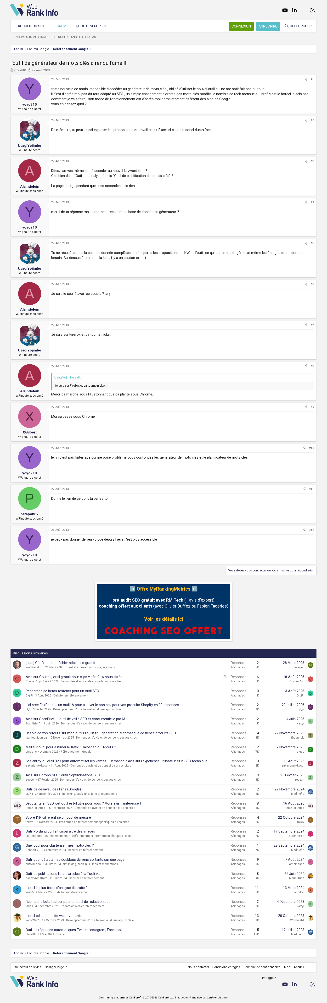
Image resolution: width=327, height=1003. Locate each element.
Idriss (29, 906)
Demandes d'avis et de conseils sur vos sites (91, 681)
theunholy (297, 737)
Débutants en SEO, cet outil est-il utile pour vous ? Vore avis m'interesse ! (83, 803)
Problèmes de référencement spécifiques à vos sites (94, 822)
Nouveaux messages (32, 37)
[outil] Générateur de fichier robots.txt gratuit (60, 663)
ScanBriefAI (33, 723)
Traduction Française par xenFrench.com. (201, 997)
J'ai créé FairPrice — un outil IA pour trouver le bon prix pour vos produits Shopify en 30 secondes (102, 705)
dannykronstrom (36, 878)
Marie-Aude (296, 878)
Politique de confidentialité (262, 967)
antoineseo (33, 864)
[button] (105, 26)
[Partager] (306, 79)
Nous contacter (198, 967)
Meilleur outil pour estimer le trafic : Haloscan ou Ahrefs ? (71, 747)
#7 (312, 325)
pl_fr (28, 709)
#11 (311, 489)
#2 (312, 120)
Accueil (299, 967)
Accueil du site (31, 26)
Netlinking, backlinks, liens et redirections (89, 793)
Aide (287, 967)
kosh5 (30, 892)
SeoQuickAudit (35, 808)
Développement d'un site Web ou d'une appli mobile (87, 709)
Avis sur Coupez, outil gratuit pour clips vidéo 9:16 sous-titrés (74, 677)
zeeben (30, 779)
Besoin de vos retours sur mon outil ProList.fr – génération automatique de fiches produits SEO (101, 733)
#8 (312, 366)
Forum (60, 26)
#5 (312, 243)
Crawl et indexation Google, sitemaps (90, 667)
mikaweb (298, 667)
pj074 (29, 793)
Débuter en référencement (70, 695)
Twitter (60, 934)
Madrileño (297, 793)
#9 (312, 407)
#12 (311, 530)
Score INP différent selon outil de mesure (58, 817)
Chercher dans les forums (74, 37)
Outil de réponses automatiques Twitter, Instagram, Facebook (74, 930)
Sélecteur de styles (28, 967)
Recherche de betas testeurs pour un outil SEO (62, 691)
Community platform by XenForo (136, 997)
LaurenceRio (34, 836)
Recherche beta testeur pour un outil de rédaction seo (68, 901)
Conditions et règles (226, 967)
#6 (312, 284)
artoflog (299, 892)
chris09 (31, 934)
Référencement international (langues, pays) (102, 836)
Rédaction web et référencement (82, 906)
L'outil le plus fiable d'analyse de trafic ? (57, 888)
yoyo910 (20, 70)
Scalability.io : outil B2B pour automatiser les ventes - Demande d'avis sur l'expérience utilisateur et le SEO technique (116, 761)
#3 (312, 161)
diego (29, 751)
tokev (29, 822)
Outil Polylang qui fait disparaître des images (60, 831)
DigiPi (29, 695)
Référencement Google (76, 751)
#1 (312, 79)
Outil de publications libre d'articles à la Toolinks (63, 873)
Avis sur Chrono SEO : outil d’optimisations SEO (63, 775)
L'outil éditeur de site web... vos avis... (55, 916)
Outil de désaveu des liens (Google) (53, 789)
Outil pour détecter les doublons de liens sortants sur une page (75, 859)
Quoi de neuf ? (88, 26)
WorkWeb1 (33, 920)
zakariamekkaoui (37, 765)
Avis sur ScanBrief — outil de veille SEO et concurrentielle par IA (75, 719)
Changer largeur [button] (56, 967)
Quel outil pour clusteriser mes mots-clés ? (60, 845)
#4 (312, 202)
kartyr (300, 723)
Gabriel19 (32, 850)
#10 (311, 448)
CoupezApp (33, 681)
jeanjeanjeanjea (36, 737)
